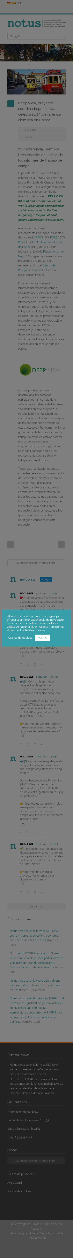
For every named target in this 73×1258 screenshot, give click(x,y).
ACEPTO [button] (42, 637)
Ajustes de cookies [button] (20, 637)
